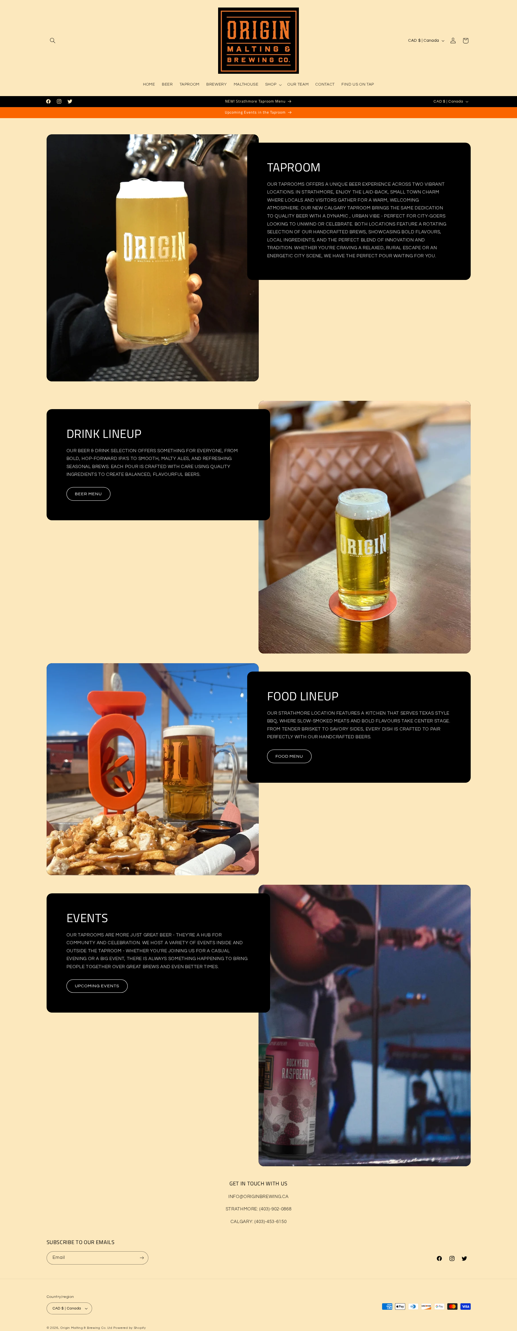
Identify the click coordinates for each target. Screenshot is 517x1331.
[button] (53, 40)
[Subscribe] (141, 1258)
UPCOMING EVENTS (97, 986)
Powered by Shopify (129, 1327)
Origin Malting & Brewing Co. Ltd (86, 1327)
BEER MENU (88, 494)
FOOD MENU (289, 756)
